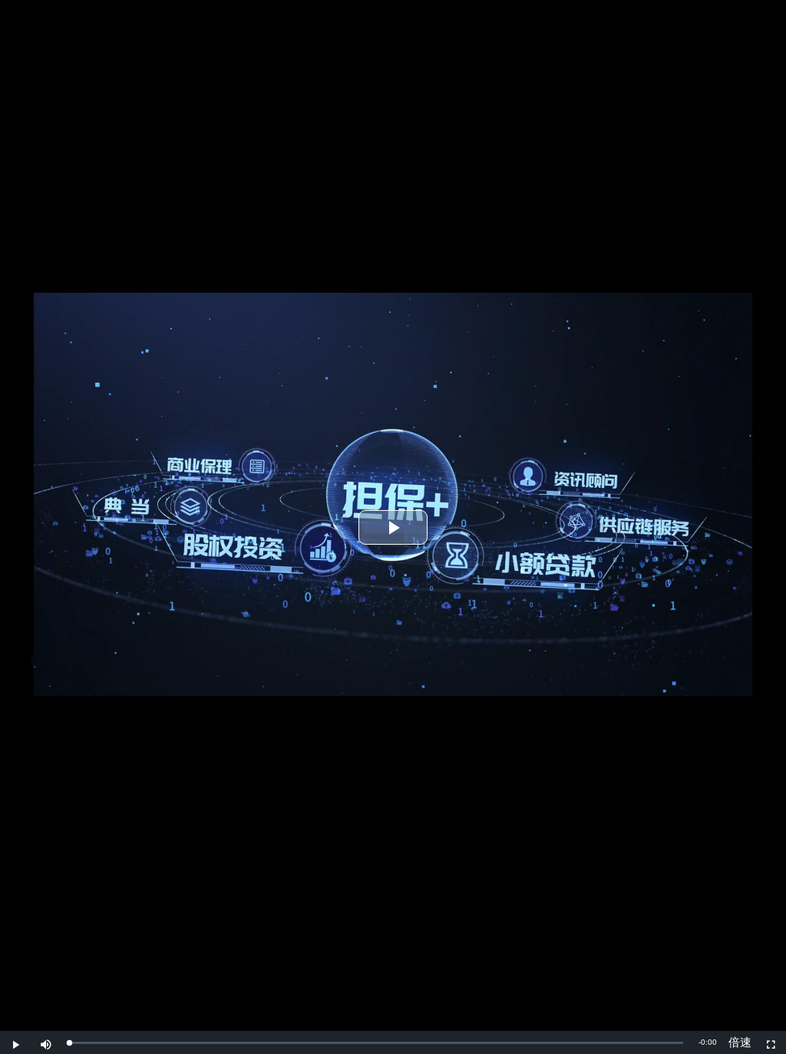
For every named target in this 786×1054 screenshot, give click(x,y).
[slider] (376, 1043)
